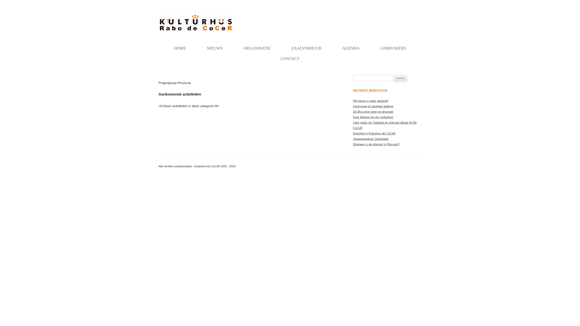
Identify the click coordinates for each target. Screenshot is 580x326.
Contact (290, 58)
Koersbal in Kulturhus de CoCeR (374, 133)
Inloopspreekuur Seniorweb (370, 139)
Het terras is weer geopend (370, 101)
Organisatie (257, 48)
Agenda (351, 48)
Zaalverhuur (306, 48)
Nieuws (215, 48)
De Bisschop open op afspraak (373, 111)
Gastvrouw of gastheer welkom (373, 106)
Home (180, 48)
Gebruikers (393, 48)
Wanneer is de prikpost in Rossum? (376, 144)
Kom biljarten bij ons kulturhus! (373, 117)
